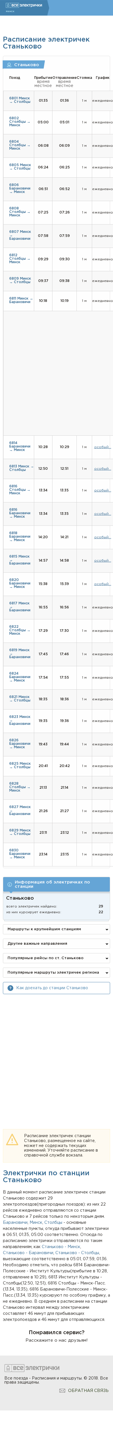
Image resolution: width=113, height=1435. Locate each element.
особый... (102, 447)
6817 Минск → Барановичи (19, 607)
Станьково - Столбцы (77, 1253)
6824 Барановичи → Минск (19, 677)
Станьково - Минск (61, 1247)
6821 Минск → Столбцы (19, 698)
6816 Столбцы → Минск (19, 490)
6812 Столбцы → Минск (19, 259)
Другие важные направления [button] (37, 943)
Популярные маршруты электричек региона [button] (53, 972)
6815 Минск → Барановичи (19, 560)
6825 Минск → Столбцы (20, 765)
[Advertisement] (56, 1056)
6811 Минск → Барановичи (21, 300)
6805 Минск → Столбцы (20, 167)
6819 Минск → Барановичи (19, 654)
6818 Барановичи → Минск (19, 537)
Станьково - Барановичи (28, 1253)
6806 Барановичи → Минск (19, 188)
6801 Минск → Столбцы (19, 100)
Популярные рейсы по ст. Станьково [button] (45, 958)
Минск (36, 1222)
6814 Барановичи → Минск (19, 446)
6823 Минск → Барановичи (19, 720)
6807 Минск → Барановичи (20, 235)
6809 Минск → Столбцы (20, 280)
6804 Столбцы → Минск (19, 145)
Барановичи (15, 1222)
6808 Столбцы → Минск (19, 212)
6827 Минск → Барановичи (20, 810)
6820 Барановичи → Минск (19, 583)
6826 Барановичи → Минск (19, 744)
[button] (56, 884)
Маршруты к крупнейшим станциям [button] (44, 929)
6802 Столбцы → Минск (19, 122)
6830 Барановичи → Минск (19, 854)
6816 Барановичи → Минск (19, 513)
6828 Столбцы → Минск (19, 787)
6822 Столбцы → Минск (19, 630)
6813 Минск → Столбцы (21, 468)
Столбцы (53, 1222)
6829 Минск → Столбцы (20, 832)
